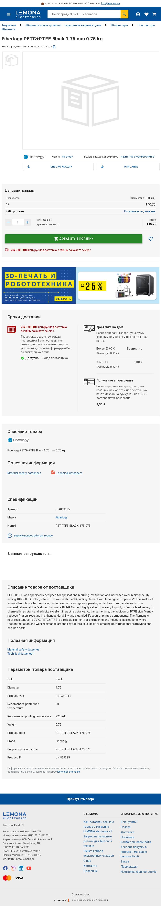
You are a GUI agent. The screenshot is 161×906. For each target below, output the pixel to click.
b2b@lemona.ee (110, 3)
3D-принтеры (119, 25)
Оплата (126, 827)
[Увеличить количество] (8, 222)
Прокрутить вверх (80, 799)
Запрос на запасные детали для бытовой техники (97, 841)
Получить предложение (139, 211)
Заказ (125, 861)
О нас (87, 861)
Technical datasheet (69, 473)
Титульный (9, 25)
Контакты (90, 866)
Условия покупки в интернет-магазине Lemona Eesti (134, 851)
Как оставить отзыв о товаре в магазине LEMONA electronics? (98, 826)
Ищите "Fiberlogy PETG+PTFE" (138, 156)
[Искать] (124, 14)
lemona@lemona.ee (68, 771)
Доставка (127, 832)
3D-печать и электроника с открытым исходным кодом (63, 25)
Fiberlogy (67, 156)
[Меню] (8, 14)
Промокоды (129, 866)
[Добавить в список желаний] (150, 238)
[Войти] (138, 14)
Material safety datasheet (24, 473)
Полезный (90, 871)
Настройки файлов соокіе (138, 871)
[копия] (54, 47)
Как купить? (129, 822)
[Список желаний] (146, 14)
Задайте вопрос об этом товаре (33, 535)
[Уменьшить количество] (27, 222)
